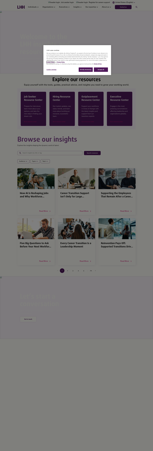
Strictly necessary (85, 69)
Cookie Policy (50, 62)
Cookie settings (52, 69)
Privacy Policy (61, 62)
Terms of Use (98, 64)
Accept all (101, 69)
